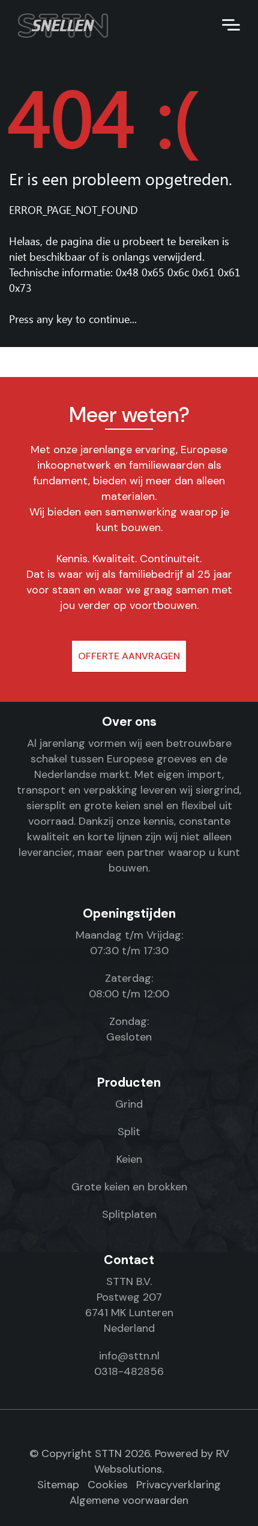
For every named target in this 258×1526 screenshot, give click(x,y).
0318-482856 (129, 1371)
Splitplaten (129, 1214)
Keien (129, 1159)
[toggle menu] (231, 24)
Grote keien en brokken (129, 1187)
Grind (129, 1104)
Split (129, 1131)
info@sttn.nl (129, 1356)
